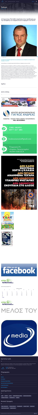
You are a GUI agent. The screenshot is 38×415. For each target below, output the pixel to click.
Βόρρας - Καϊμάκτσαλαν (5, 406)
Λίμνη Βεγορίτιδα (19, 406)
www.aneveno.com (18, 413)
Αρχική (6, 1)
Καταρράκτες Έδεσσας (13, 406)
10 (2, 292)
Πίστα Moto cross (12, 397)
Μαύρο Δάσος (32, 406)
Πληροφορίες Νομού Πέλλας (11, 1)
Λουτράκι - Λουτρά (26, 406)
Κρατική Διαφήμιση (4, 387)
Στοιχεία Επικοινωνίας (4, 385)
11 (7, 292)
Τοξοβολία (17, 397)
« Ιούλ (3, 297)
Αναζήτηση (33, 1)
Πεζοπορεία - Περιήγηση (5, 397)
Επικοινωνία (17, 1)
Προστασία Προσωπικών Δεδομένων (7, 383)
